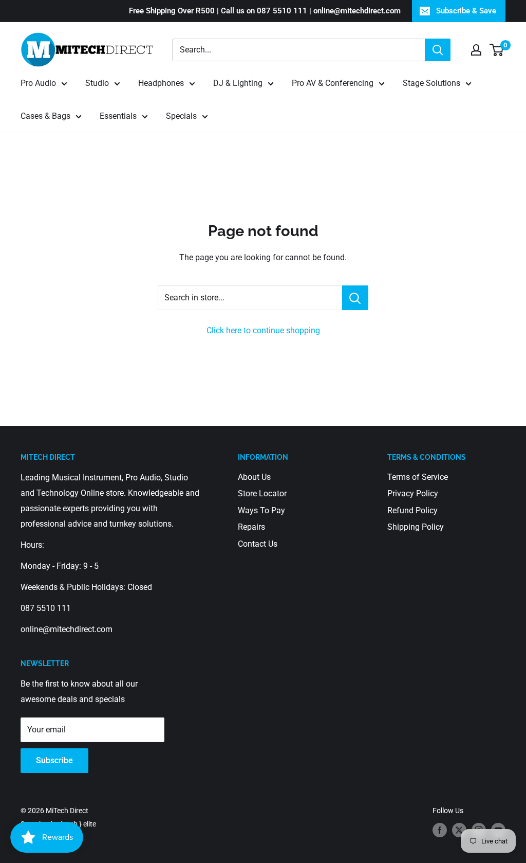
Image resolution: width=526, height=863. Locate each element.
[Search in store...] (355, 297)
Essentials (118, 116)
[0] (497, 50)
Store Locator (262, 493)
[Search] (437, 50)
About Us (254, 477)
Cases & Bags (45, 116)
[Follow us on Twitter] (459, 830)
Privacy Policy (412, 493)
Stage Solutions (431, 83)
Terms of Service (417, 477)
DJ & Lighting (237, 83)
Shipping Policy (415, 527)
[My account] (476, 50)
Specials (181, 116)
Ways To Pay (261, 510)
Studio (97, 83)
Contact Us (257, 544)
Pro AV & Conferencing (332, 83)
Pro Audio (38, 83)
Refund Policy (412, 510)
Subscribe (54, 760)
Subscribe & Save (466, 10)
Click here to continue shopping (263, 330)
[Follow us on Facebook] (440, 830)
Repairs (251, 527)
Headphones (161, 83)
